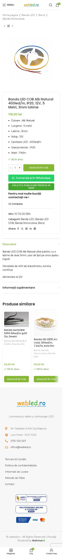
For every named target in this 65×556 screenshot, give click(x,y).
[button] (16, 379)
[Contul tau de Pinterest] (26, 228)
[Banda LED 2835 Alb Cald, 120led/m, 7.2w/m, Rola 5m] (46, 324)
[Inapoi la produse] (8, 26)
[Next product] (12, 26)
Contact (9, 484)
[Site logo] (31, 4)
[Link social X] (22, 228)
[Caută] (50, 5)
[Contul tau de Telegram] (35, 228)
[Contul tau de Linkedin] (31, 228)
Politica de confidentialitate (21, 465)
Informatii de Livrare (16, 471)
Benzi (41, 15)
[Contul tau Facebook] (18, 228)
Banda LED (28, 15)
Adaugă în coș (38, 167)
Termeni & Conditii (15, 459)
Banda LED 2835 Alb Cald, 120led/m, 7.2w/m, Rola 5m (46, 342)
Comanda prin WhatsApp (32, 178)
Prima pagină (10, 15)
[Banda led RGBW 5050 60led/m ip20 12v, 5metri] (16, 319)
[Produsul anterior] (4, 26)
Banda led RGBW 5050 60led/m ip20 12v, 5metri (15, 333)
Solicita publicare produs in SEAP (31, 186)
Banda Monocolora (13, 18)
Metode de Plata (15, 477)
